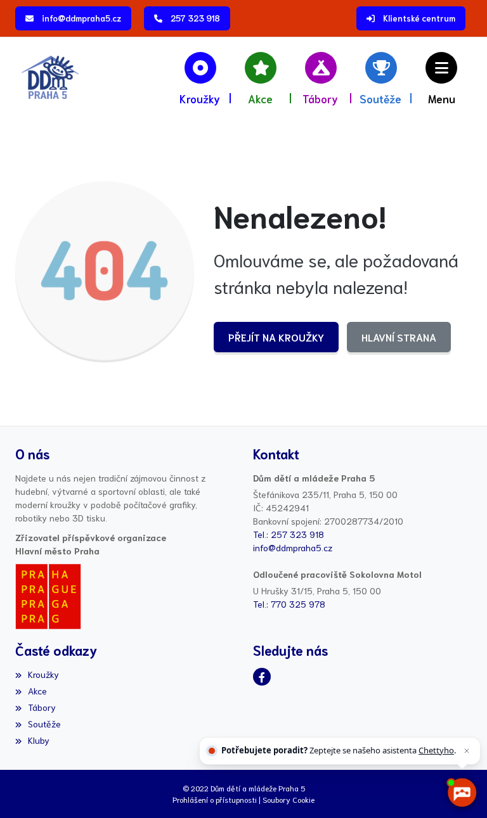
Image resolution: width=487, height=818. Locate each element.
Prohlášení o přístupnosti (214, 799)
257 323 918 (195, 18)
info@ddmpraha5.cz (81, 18)
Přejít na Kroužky (276, 336)
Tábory (42, 707)
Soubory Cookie (289, 799)
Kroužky (43, 674)
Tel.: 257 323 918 (288, 534)
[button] (442, 77)
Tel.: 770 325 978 (289, 604)
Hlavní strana (398, 336)
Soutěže (44, 723)
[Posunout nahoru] (28, 789)
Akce (37, 690)
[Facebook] (262, 677)
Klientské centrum (419, 18)
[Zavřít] (466, 751)
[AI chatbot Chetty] (461, 792)
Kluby (38, 740)
